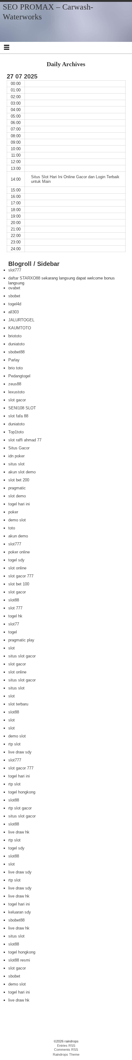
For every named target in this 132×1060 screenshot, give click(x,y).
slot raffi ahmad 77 (24, 440)
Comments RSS (66, 1049)
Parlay (14, 360)
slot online (17, 568)
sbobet (14, 296)
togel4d (14, 304)
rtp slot (14, 744)
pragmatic (17, 488)
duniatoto (16, 344)
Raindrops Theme (66, 1054)
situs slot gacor (22, 656)
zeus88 (14, 384)
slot (11, 648)
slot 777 (15, 608)
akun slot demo (22, 472)
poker (13, 512)
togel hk (15, 616)
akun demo (18, 536)
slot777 (14, 270)
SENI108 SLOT (22, 408)
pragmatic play (21, 640)
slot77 (13, 624)
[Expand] (6, 47)
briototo (14, 336)
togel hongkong (21, 792)
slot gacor (17, 400)
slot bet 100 (18, 584)
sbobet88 (16, 352)
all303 (13, 312)
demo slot (17, 520)
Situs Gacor (18, 448)
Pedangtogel (19, 376)
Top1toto (16, 432)
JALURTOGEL (21, 320)
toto (11, 528)
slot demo (17, 496)
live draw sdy (20, 752)
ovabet (14, 288)
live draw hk (18, 832)
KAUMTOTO (19, 328)
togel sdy (16, 560)
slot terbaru (18, 704)
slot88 (13, 600)
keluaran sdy (19, 912)
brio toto (15, 368)
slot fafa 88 (18, 416)
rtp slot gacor (20, 808)
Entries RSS (66, 1045)
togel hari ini (19, 504)
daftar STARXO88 (24, 278)
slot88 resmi (19, 960)
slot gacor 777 (20, 576)
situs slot (16, 464)
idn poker (16, 456)
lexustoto (16, 392)
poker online (19, 552)
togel (12, 632)
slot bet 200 (18, 480)
